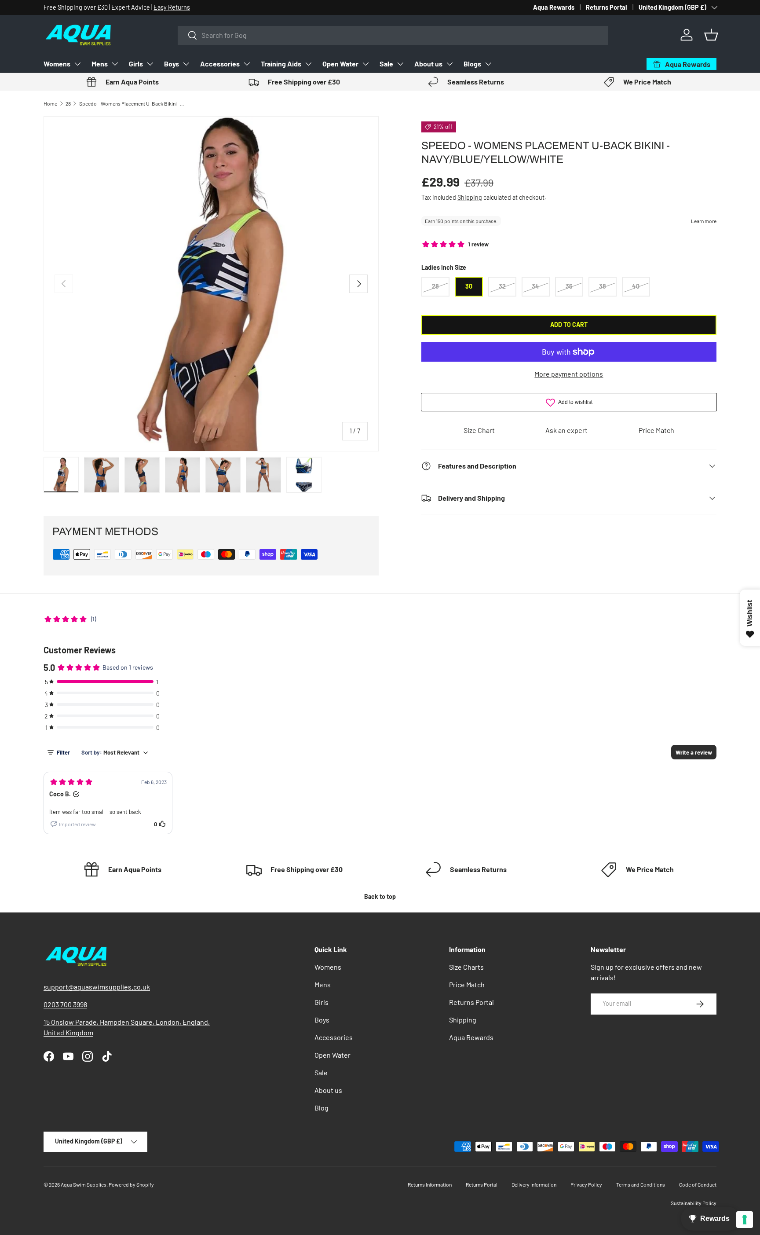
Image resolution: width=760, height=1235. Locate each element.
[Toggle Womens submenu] (77, 64)
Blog (321, 1107)
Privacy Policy (586, 1184)
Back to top (380, 896)
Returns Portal (606, 7)
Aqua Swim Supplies (83, 1184)
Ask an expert (566, 430)
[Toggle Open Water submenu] (365, 64)
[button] (711, 34)
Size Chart (479, 430)
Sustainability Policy (693, 1203)
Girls (136, 63)
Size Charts (466, 967)
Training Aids (281, 63)
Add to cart (569, 324)
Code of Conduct (697, 1184)
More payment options (568, 374)
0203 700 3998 (65, 1004)
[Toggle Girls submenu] (150, 64)
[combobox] (393, 35)
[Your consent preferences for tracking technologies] (744, 1219)
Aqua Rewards (553, 7)
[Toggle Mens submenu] (115, 64)
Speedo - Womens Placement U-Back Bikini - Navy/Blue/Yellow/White (132, 103)
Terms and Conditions (640, 1184)
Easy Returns (171, 7)
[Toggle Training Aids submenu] (308, 64)
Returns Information (430, 1184)
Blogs (472, 63)
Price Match (656, 430)
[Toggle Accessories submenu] (246, 64)
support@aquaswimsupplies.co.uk (97, 986)
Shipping (469, 197)
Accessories (220, 63)
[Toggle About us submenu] (449, 64)
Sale (386, 63)
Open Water (340, 63)
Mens (99, 63)
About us (428, 63)
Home (50, 103)
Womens (57, 63)
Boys (171, 63)
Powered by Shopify (131, 1184)
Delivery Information (534, 1184)
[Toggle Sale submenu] (400, 64)
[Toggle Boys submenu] (186, 64)
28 (68, 103)
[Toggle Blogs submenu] (488, 64)
